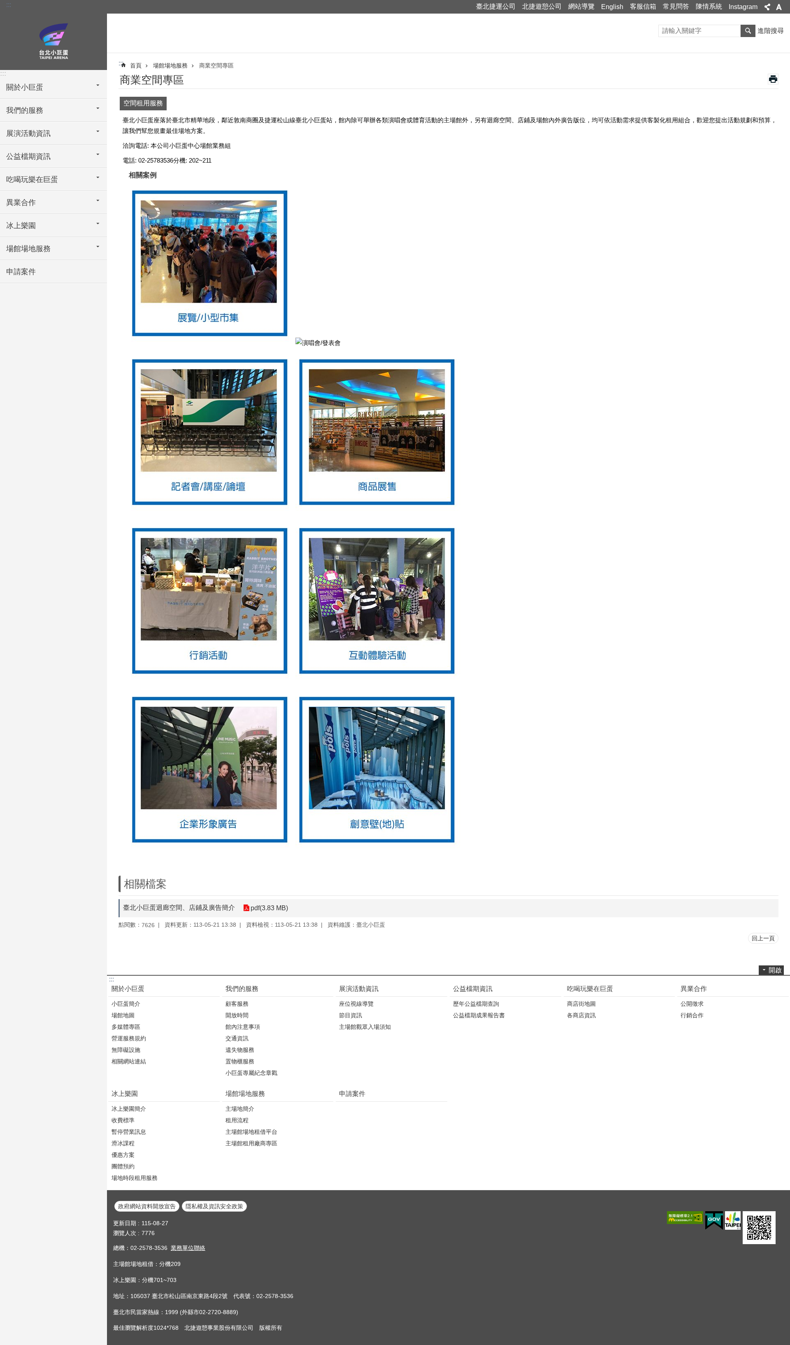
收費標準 (123, 1120)
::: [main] (120, 63)
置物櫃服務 (239, 1061)
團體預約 (123, 1166)
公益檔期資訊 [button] (28, 156)
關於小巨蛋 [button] (24, 87)
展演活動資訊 (359, 988)
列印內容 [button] (773, 79)
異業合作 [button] (21, 202)
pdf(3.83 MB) (269, 907)
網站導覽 (581, 6)
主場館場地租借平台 (251, 1131)
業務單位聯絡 (188, 1248)
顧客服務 (237, 1003)
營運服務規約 (129, 1038)
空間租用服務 (143, 103)
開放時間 (237, 1015)
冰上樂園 (125, 1093)
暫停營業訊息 (129, 1131)
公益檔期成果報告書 (479, 1015)
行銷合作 (692, 1015)
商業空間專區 (216, 65)
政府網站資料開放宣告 (147, 1206)
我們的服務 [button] (24, 110)
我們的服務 (241, 988)
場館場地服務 (170, 65)
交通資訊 (237, 1038)
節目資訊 (350, 1015)
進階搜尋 (770, 30)
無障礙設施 (126, 1050)
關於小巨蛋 (128, 988)
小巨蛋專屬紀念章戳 (251, 1073)
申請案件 (21, 272)
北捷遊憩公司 (542, 6)
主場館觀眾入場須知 (365, 1026)
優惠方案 (123, 1155)
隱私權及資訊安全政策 (214, 1206)
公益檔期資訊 (473, 988)
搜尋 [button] (748, 31)
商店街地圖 (581, 1003)
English (612, 6)
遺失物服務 (239, 1050)
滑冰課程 (123, 1143)
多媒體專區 (126, 1026)
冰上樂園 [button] (21, 225)
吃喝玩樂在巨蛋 (590, 988)
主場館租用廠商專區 (251, 1143)
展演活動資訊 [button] (28, 133)
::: (8, 4)
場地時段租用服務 (135, 1178)
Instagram (743, 6)
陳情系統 (709, 6)
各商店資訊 (581, 1015)
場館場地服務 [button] (28, 249)
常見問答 (676, 6)
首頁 (136, 65)
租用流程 (237, 1120)
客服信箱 (643, 6)
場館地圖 (123, 1015)
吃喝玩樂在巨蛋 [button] (32, 179)
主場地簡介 (239, 1108)
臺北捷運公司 (496, 6)
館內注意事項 (242, 1026)
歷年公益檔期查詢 (476, 1003)
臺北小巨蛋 (53, 41)
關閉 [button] (767, 7)
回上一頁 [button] (763, 938)
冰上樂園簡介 (129, 1108)
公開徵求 (692, 1003)
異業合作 (694, 988)
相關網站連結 (129, 1061)
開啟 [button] (775, 970)
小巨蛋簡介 (126, 1003)
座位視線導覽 (356, 1003)
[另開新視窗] (685, 1217)
